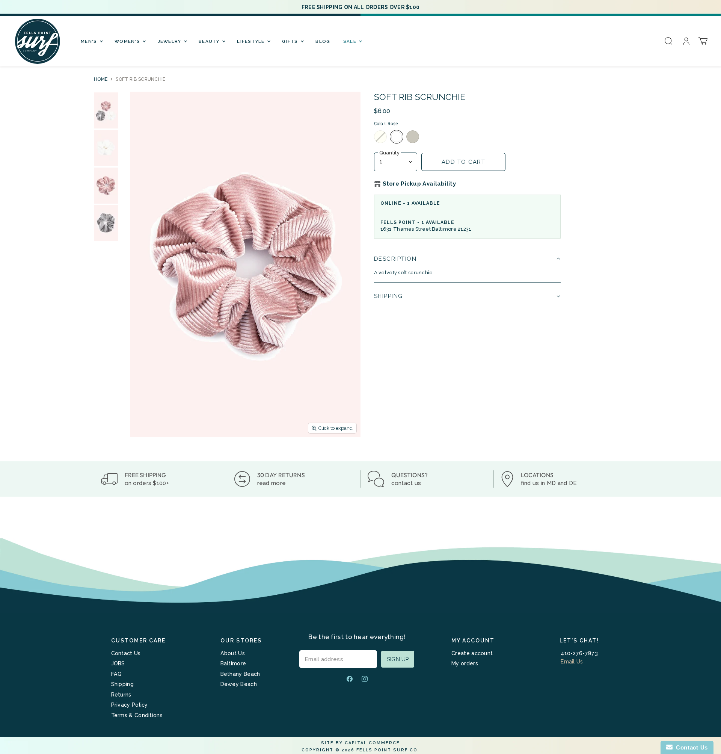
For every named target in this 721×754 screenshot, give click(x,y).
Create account (472, 653)
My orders (464, 663)
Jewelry (170, 41)
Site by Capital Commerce (360, 742)
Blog (322, 41)
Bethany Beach (240, 674)
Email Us (572, 662)
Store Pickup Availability (419, 184)
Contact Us (126, 653)
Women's (128, 41)
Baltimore (233, 663)
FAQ (116, 674)
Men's (90, 41)
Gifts (291, 41)
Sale (350, 41)
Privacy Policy (129, 705)
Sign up (398, 659)
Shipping (122, 684)
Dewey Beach (238, 684)
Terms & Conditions (137, 715)
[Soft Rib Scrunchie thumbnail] (106, 110)
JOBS (118, 663)
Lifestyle (251, 41)
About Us (232, 653)
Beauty (210, 41)
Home (100, 79)
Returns (121, 695)
